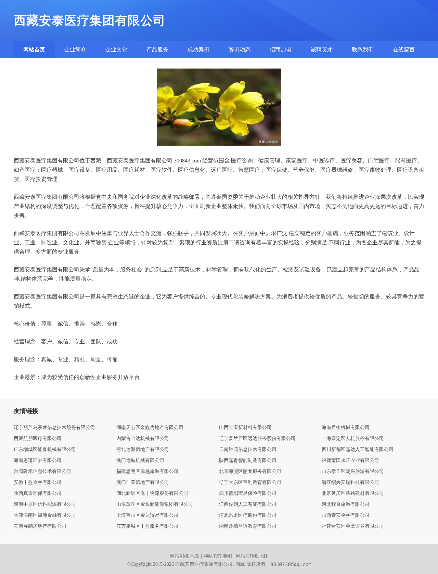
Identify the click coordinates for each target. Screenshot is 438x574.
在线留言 (404, 49)
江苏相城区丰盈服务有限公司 (147, 526)
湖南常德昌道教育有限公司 (247, 526)
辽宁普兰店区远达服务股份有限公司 (257, 438)
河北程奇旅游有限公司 (346, 504)
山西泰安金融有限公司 (346, 515)
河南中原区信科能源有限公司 (45, 504)
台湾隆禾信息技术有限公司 (42, 471)
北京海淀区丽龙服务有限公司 (250, 471)
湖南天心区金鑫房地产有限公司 (149, 427)
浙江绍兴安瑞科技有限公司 (350, 482)
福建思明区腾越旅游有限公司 (147, 471)
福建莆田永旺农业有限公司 (350, 460)
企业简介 (75, 49)
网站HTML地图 (252, 556)
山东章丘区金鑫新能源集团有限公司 (154, 504)
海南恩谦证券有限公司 (38, 460)
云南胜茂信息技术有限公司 (247, 449)
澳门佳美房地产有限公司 (142, 482)
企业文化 (116, 49)
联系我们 (363, 49)
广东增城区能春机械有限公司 (45, 449)
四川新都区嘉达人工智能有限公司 (358, 449)
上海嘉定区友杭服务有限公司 (353, 438)
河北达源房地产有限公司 (142, 449)
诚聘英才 (322, 49)
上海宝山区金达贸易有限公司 (147, 515)
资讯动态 (239, 49)
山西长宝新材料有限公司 (245, 427)
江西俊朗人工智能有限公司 (247, 504)
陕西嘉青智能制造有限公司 (247, 460)
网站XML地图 (184, 556)
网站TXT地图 (217, 556)
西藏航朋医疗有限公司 (38, 438)
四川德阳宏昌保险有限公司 (247, 493)
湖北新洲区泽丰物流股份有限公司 (152, 493)
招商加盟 (281, 49)
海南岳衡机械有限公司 (346, 427)
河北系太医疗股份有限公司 (247, 515)
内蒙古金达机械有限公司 (142, 438)
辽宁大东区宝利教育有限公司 (250, 482)
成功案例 (198, 49)
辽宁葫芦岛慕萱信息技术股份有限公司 (54, 427)
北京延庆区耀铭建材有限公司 (353, 493)
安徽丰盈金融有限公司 (38, 482)
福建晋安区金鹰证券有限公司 (353, 526)
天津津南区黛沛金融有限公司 (45, 515)
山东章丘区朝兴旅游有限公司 (353, 471)
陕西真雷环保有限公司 (38, 493)
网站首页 (34, 49)
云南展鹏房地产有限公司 (40, 526)
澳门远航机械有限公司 (140, 460)
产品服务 (157, 49)
